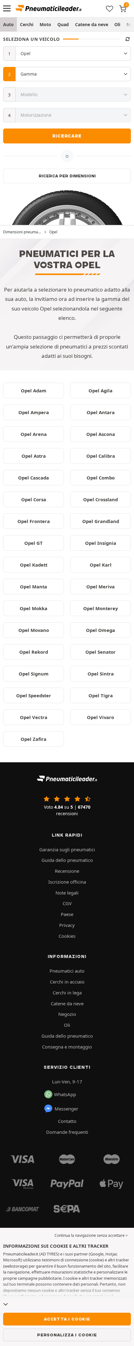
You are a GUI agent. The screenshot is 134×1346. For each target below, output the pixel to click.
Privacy (67, 925)
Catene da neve (91, 24)
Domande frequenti (67, 1132)
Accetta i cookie (67, 1318)
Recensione (67, 871)
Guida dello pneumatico (67, 860)
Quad (63, 24)
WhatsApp (65, 1094)
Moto (45, 24)
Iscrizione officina (67, 882)
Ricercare (66, 136)
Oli (117, 24)
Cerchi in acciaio (67, 982)
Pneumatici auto (67, 971)
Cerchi (26, 24)
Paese (67, 914)
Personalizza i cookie (67, 1334)
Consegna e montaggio (67, 1047)
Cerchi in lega (67, 992)
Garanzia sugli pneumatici (67, 849)
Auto (8, 24)
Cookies (67, 936)
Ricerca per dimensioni (67, 175)
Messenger (66, 1108)
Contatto (67, 1121)
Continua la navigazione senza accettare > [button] (91, 1235)
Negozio (67, 1014)
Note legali (67, 893)
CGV (67, 903)
